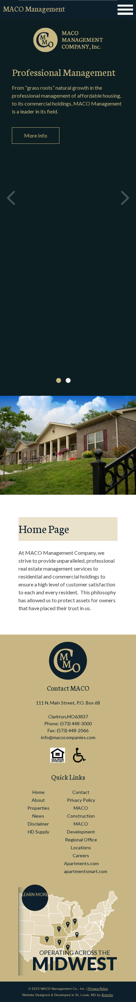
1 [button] (58, 380)
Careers (81, 855)
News (38, 816)
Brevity (107, 995)
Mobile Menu (125, 9)
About (38, 800)
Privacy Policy (81, 800)
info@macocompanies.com (68, 737)
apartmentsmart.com (85, 871)
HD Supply (38, 831)
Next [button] (125, 198)
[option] (68, 198)
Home (38, 792)
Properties (38, 808)
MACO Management (34, 8)
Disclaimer (38, 824)
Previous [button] (11, 198)
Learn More (35, 894)
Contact (80, 792)
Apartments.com (81, 863)
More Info (35, 135)
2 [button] (68, 380)
